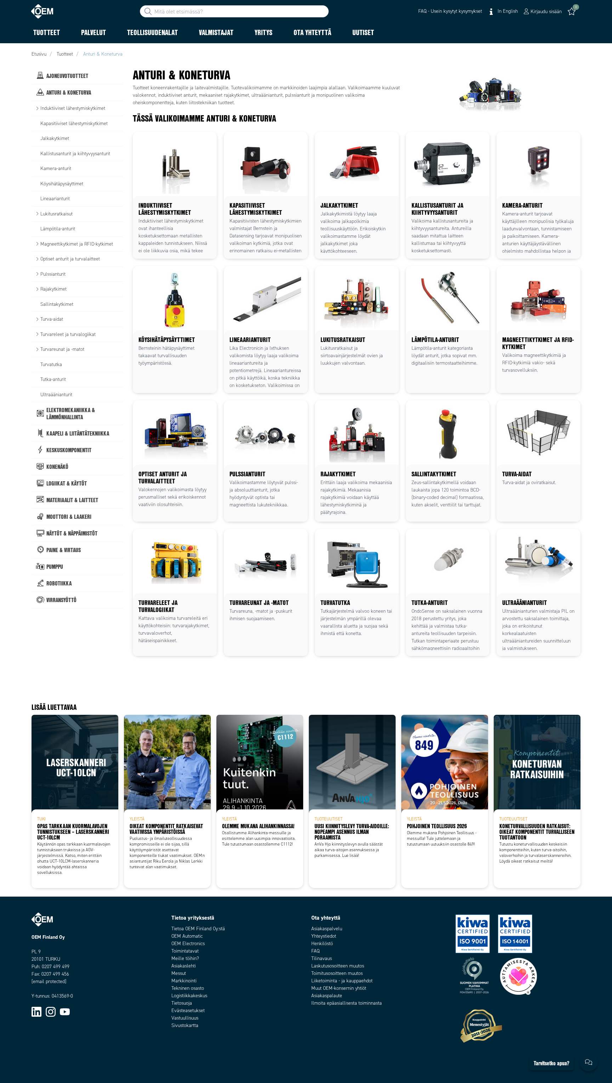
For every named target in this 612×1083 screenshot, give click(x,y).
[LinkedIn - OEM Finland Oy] (36, 1011)
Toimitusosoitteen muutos (337, 973)
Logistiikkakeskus (189, 996)
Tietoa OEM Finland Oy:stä (198, 929)
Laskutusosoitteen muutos (337, 966)
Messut (178, 973)
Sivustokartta (184, 1025)
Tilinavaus (321, 958)
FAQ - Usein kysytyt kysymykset (450, 11)
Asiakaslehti (183, 966)
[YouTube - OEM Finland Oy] (65, 1011)
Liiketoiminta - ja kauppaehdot (342, 981)
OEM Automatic (187, 936)
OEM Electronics (188, 944)
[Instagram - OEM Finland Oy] (51, 1011)
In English (507, 11)
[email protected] (49, 981)
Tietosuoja (181, 1003)
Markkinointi (184, 981)
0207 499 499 (55, 967)
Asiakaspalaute (326, 996)
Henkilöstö (322, 944)
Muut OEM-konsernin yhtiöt (338, 988)
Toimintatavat (185, 951)
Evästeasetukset (188, 1011)
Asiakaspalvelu (326, 929)
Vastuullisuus (184, 1018)
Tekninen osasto (187, 988)
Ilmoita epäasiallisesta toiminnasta (346, 1003)
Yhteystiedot (323, 936)
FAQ (315, 951)
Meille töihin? (185, 958)
